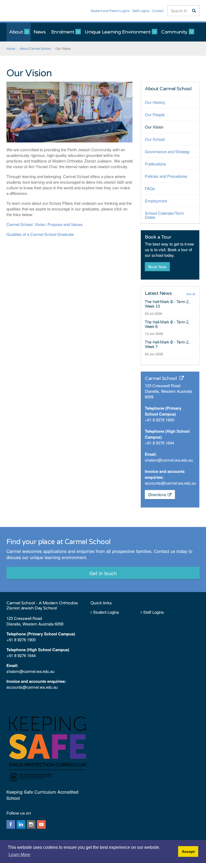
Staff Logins (140, 10)
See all (190, 294)
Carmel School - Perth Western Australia (29, 10)
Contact (157, 10)
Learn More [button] (19, 854)
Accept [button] (188, 851)
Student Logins (106, 612)
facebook (10, 824)
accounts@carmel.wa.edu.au (170, 483)
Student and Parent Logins (110, 10)
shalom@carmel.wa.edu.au (169, 460)
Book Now (157, 266)
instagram (31, 824)
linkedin (21, 824)
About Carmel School (168, 89)
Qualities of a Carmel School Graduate (40, 234)
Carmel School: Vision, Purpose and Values (44, 224)
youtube (41, 824)
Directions (157, 494)
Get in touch (103, 573)
